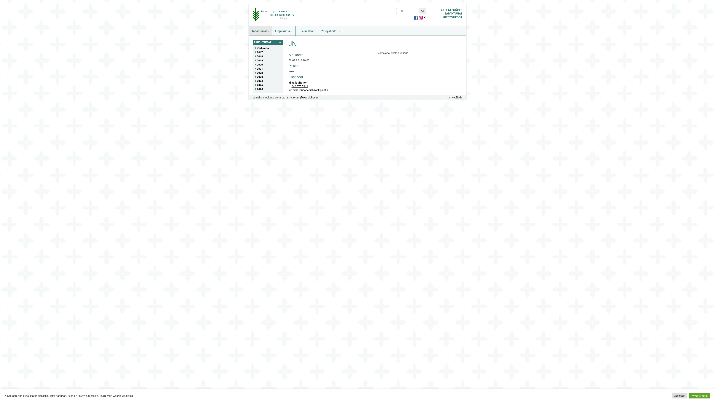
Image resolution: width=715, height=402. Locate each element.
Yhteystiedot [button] (329, 31)
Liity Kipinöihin (451, 10)
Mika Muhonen (298, 82)
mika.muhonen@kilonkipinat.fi (310, 90)
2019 (260, 60)
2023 (260, 77)
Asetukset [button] (679, 395)
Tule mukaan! (306, 31)
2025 (260, 85)
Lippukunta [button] (283, 31)
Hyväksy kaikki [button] (700, 395)
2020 (260, 64)
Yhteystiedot (452, 17)
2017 (260, 52)
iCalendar (263, 48)
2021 (260, 68)
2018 (260, 56)
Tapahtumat (453, 13)
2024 (260, 81)
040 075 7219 (300, 86)
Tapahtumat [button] (260, 31)
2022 (260, 72)
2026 (260, 89)
